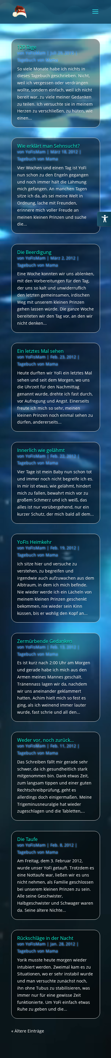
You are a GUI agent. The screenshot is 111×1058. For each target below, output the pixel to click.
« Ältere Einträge (27, 1031)
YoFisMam (35, 53)
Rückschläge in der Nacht (45, 938)
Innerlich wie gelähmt (41, 450)
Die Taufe (27, 839)
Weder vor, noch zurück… (45, 740)
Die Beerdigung (34, 252)
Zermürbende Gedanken (44, 641)
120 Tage (26, 47)
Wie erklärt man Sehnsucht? (48, 146)
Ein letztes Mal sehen (40, 351)
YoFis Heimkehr (34, 542)
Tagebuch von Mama (37, 60)
